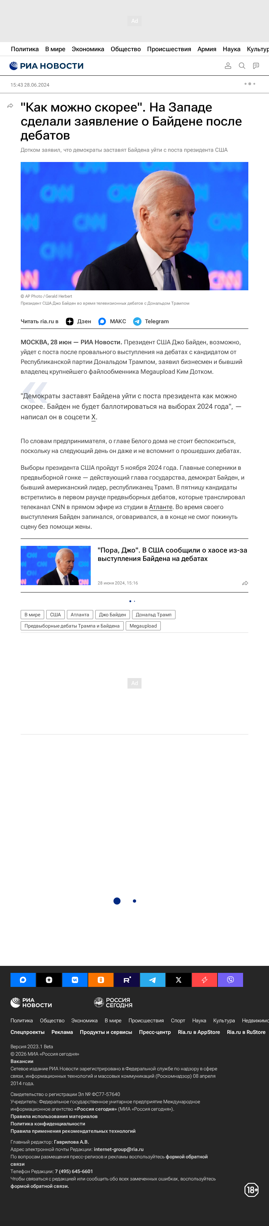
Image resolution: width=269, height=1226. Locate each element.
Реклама (62, 1032)
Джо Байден (112, 614)
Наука (199, 1020)
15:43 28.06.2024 (30, 85)
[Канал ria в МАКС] (23, 980)
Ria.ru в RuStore (246, 1032)
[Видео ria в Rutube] (126, 980)
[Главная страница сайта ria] (46, 66)
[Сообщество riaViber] (230, 980)
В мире (32, 614)
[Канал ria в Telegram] (152, 980)
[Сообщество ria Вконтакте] (75, 980)
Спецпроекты (27, 1032)
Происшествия (146, 1020)
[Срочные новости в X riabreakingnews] (204, 980)
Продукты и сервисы (106, 1032)
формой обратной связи (39, 1186)
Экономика (84, 1020)
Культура (224, 1020)
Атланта (80, 614)
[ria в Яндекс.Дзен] (49, 980)
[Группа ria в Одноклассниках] (100, 980)
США (55, 614)
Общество (52, 1020)
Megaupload (143, 626)
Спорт (178, 1020)
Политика (22, 1020)
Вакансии (22, 1061)
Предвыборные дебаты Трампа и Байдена (72, 626)
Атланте (160, 506)
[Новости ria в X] (178, 980)
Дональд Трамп (154, 614)
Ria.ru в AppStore (199, 1032)
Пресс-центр (155, 1032)
